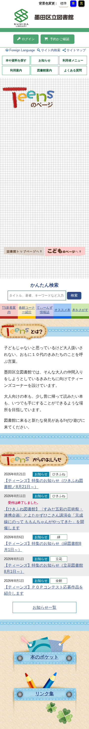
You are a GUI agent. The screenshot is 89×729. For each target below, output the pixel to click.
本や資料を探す (16, 60)
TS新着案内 (9, 310)
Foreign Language (22, 50)
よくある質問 (73, 70)
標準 (63, 3)
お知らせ (44, 60)
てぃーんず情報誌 (45, 310)
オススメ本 (62, 310)
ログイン (28, 39)
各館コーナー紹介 (27, 310)
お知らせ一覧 (44, 607)
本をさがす (80, 310)
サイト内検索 (50, 50)
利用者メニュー (73, 60)
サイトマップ (76, 50)
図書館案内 (44, 70)
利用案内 (16, 70)
